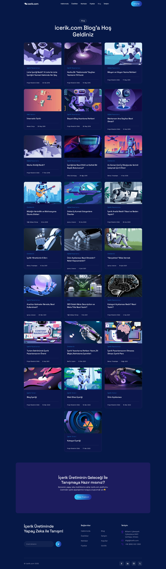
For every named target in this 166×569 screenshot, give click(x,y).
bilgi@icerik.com (132, 540)
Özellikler (74, 4)
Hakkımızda (65, 4)
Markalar (84, 4)
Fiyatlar (92, 4)
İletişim (106, 4)
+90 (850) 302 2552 (133, 544)
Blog (99, 4)
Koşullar (104, 541)
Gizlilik (104, 546)
